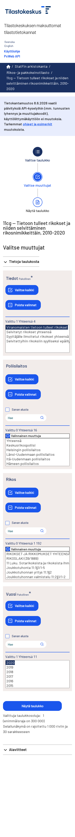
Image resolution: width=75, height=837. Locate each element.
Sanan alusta (20, 409)
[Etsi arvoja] (42, 417)
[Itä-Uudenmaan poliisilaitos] (37, 459)
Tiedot (12, 278)
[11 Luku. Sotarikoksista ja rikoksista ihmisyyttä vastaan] (37, 563)
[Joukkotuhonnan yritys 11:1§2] (37, 572)
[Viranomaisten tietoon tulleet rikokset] (37, 327)
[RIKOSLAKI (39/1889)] (37, 558)
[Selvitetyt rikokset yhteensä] (37, 332)
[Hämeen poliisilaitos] (37, 463)
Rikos (11, 479)
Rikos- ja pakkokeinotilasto (28, 72)
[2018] (37, 672)
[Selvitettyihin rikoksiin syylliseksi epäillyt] (37, 341)
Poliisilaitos (16, 365)
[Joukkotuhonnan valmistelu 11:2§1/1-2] (37, 577)
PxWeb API (12, 56)
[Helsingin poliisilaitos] (37, 450)
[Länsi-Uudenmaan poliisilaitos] (37, 454)
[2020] (10, 662)
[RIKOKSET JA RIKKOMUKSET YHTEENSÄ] (37, 554)
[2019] (37, 667)
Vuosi (11, 593)
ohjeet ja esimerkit (37, 124)
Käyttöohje (12, 51)
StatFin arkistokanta (31, 66)
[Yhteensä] (37, 440)
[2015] (37, 685)
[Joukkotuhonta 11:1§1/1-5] (37, 567)
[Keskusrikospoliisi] (37, 445)
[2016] (37, 681)
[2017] (37, 676)
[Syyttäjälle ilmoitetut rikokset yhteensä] (37, 336)
